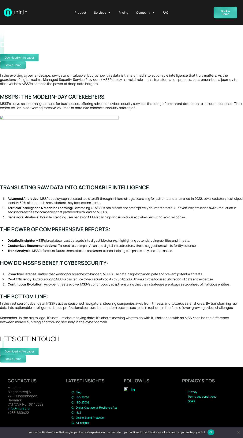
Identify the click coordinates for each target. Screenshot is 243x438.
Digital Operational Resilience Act (96, 407)
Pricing (123, 12)
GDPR (191, 401)
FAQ (165, 12)
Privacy (192, 392)
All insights (82, 422)
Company (143, 12)
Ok (210, 432)
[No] (238, 432)
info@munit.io (19, 408)
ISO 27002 (82, 402)
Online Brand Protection (90, 417)
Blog (78, 392)
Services (100, 12)
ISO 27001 (82, 397)
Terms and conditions (202, 397)
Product (80, 12)
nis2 (78, 412)
